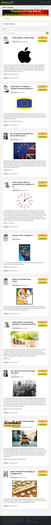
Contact (43, 517)
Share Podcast (43, 41)
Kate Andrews (13, 138)
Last (17, 513)
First (4, 513)
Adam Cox (12, 476)
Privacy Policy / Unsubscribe (28, 519)
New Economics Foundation (18, 425)
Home (3, 18)
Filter (4, 29)
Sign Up (43, 2)
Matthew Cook (15, 40)
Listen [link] (42, 37)
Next (13, 513)
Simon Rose (14, 237)
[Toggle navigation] (48, 2)
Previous (8, 513)
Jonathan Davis (15, 188)
